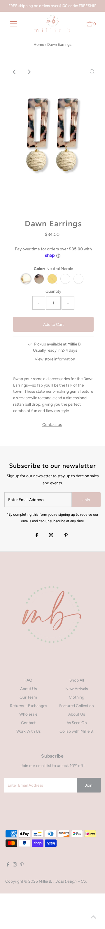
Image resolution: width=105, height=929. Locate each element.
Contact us (52, 425)
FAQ (28, 680)
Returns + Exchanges (28, 705)
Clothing (76, 697)
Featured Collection (76, 705)
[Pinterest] (66, 536)
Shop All (76, 680)
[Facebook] (36, 536)
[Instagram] (51, 536)
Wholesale (28, 714)
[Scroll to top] (93, 917)
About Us (28, 688)
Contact (28, 722)
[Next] (28, 71)
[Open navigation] (13, 23)
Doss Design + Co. (71, 881)
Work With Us (28, 731)
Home (39, 44)
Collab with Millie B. (77, 731)
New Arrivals (76, 688)
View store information (55, 359)
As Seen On (76, 722)
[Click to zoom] (92, 71)
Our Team (28, 697)
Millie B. (46, 881)
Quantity (53, 291)
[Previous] (14, 71)
